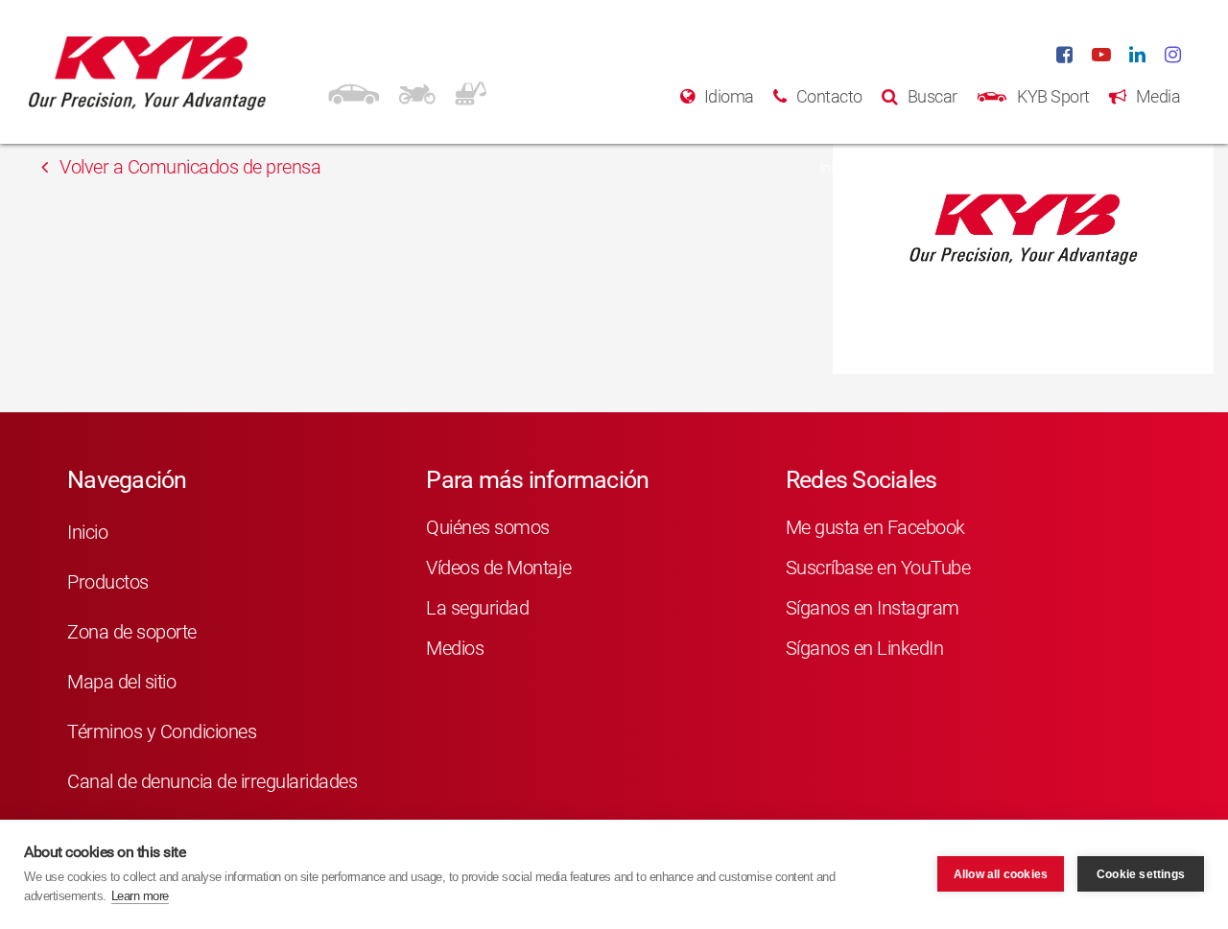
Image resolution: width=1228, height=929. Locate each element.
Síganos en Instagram (872, 607)
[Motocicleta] (417, 91)
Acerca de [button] (1133, 167)
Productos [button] (914, 167)
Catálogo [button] (1024, 167)
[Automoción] (354, 91)
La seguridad (477, 607)
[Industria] (470, 91)
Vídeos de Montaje (499, 567)
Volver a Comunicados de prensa (188, 166)
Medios (455, 648)
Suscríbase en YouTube (878, 567)
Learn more (140, 896)
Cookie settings (1141, 874)
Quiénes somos (488, 527)
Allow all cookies (1001, 874)
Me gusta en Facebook (875, 527)
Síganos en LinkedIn (865, 648)
